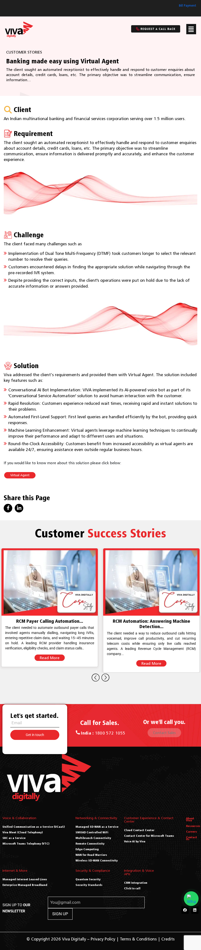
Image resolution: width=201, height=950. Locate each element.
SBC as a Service (13, 838)
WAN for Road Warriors (91, 855)
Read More (50, 663)
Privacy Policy (103, 939)
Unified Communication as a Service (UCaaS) (33, 826)
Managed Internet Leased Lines (24, 879)
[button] (191, 29)
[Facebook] (185, 910)
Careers (191, 831)
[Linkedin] (195, 910)
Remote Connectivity (89, 843)
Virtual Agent (19, 475)
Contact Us (191, 838)
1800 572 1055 (103, 733)
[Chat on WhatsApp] (191, 898)
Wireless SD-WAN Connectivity (96, 860)
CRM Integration (135, 882)
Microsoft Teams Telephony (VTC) (26, 843)
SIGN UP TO (16, 908)
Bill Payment (187, 5)
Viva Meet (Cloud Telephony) (22, 832)
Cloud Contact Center (139, 830)
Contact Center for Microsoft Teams (149, 835)
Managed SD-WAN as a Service (96, 826)
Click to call (132, 888)
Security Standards (88, 885)
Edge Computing (87, 849)
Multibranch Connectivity (93, 838)
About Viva (190, 819)
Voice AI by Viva (134, 841)
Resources (193, 826)
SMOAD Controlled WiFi (91, 832)
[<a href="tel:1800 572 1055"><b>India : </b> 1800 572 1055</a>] (78, 732)
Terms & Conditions (138, 939)
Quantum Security (87, 879)
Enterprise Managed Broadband (24, 885)
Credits (168, 939)
